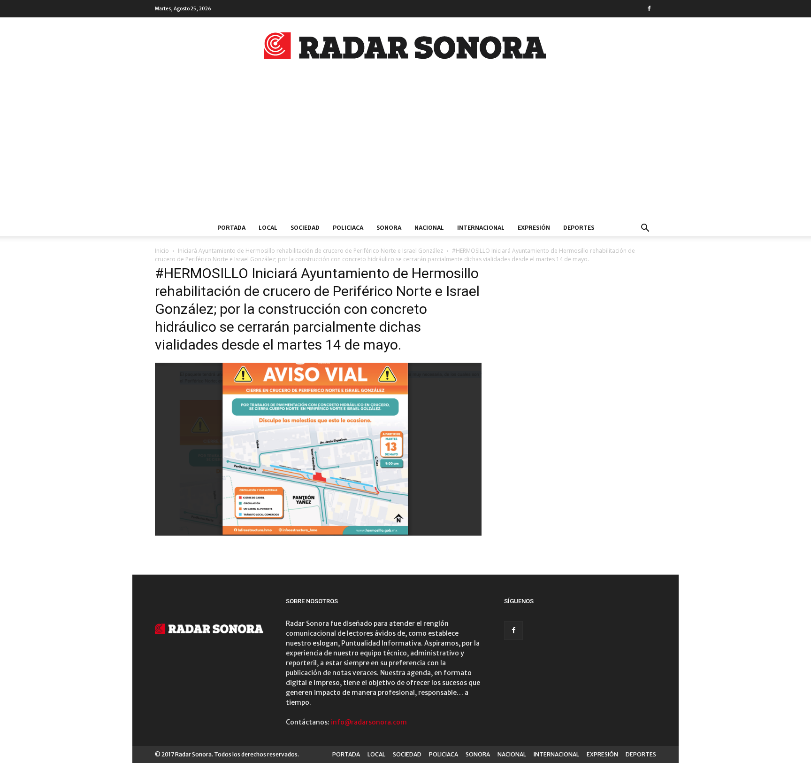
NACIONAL (429, 227)
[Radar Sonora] (405, 48)
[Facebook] (649, 8)
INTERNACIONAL (481, 227)
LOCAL (268, 227)
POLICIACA (348, 227)
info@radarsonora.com (369, 722)
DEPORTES (578, 227)
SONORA (388, 227)
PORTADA (231, 227)
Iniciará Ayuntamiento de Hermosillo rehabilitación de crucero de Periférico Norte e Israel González (310, 251)
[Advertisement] (405, 149)
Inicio (162, 251)
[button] (645, 229)
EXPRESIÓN (534, 227)
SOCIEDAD (305, 227)
